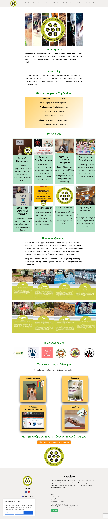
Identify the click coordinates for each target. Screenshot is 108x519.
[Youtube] (29, 492)
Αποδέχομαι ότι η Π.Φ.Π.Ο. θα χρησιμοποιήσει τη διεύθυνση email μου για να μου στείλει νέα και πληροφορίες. (64, 505)
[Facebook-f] (26, 492)
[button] (14, 353)
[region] (19, 507)
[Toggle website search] (98, 2)
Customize (9, 513)
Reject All (19, 513)
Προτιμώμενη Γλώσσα (57, 499)
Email (53, 494)
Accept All (28, 513)
